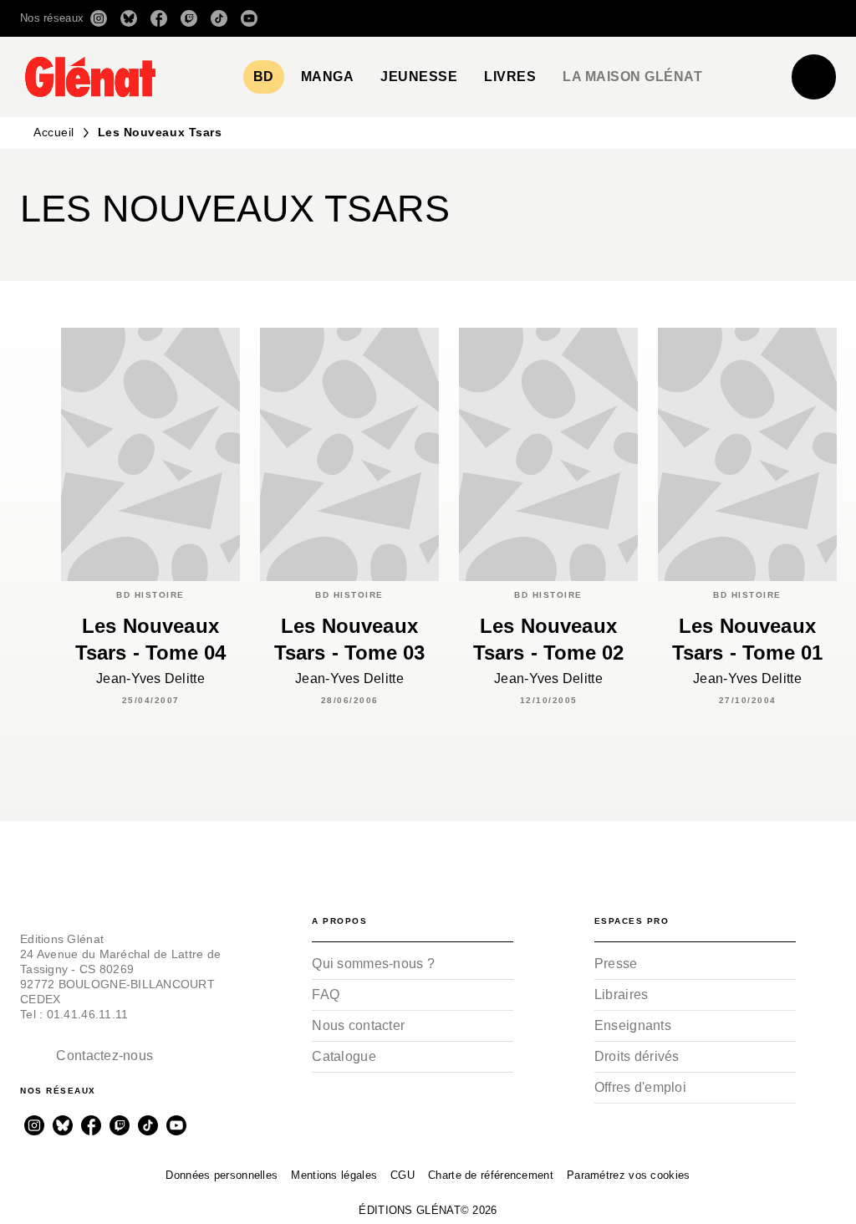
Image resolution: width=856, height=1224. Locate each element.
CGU (402, 1175)
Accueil (53, 132)
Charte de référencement (490, 1175)
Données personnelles (222, 1175)
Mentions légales (334, 1175)
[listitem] (99, 18)
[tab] (263, 77)
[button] (600, 18)
